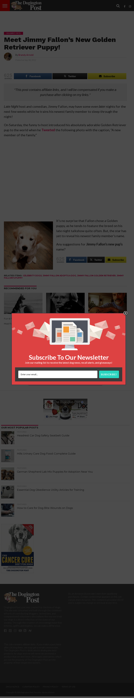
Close (125, 313)
